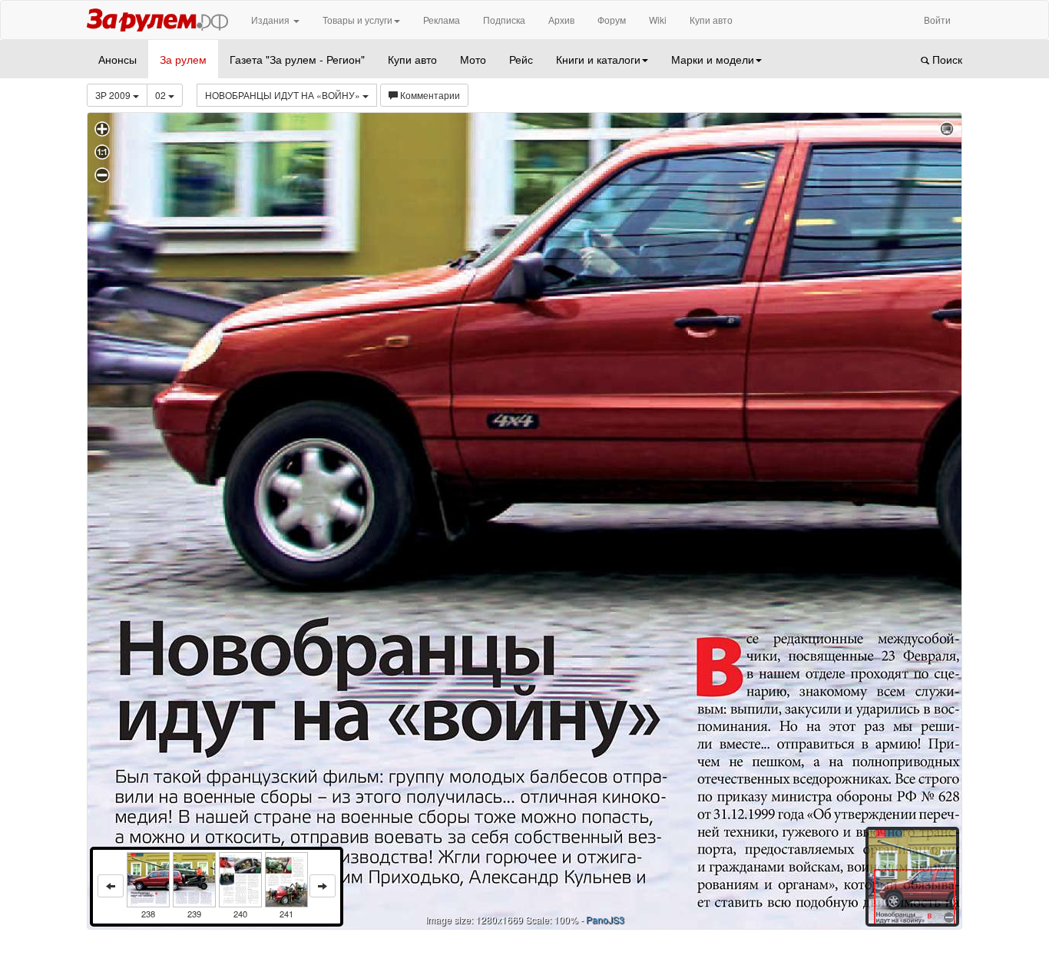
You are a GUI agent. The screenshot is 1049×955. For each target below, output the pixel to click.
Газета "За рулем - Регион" (297, 59)
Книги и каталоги (598, 59)
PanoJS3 (605, 919)
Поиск (945, 59)
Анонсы (117, 59)
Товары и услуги (357, 19)
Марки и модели (712, 59)
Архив (561, 19)
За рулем (183, 59)
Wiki (658, 19)
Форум (611, 19)
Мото (473, 59)
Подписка (504, 19)
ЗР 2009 (114, 94)
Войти (937, 19)
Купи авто (711, 19)
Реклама (441, 19)
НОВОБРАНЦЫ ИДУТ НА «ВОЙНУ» (283, 94)
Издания (271, 19)
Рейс (521, 59)
